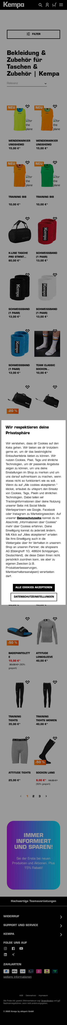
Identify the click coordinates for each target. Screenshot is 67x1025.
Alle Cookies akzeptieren (33, 587)
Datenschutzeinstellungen (34, 597)
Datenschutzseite (29, 518)
